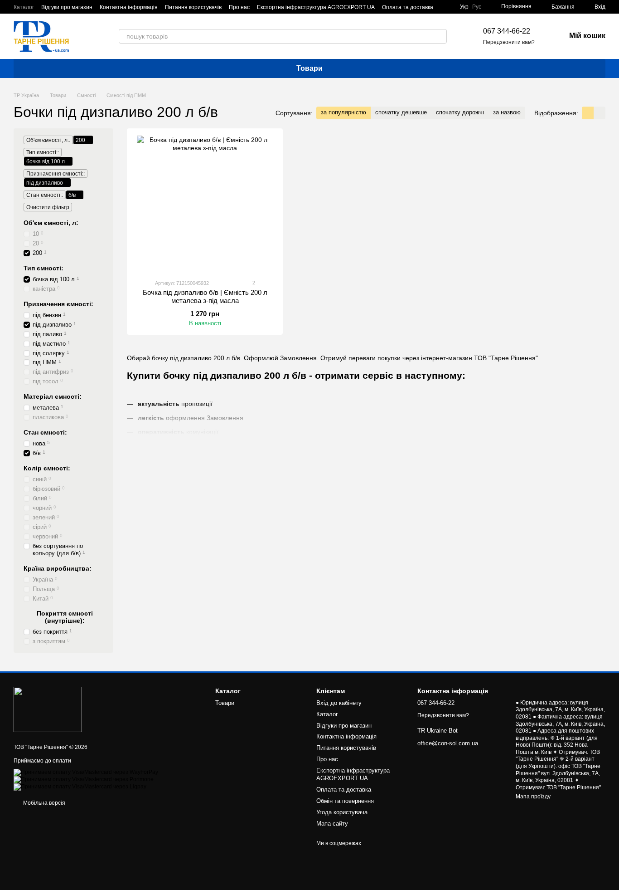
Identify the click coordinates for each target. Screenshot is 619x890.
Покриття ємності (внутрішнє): (65, 617)
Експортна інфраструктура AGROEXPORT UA (316, 7)
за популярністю (343, 112)
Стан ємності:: (44, 195)
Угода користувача (342, 812)
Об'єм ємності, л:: (48, 140)
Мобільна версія (43, 803)
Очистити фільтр (47, 207)
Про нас (239, 7)
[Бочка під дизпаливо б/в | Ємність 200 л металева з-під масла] (205, 204)
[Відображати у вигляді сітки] (588, 113)
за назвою (507, 112)
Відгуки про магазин (66, 7)
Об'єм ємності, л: (51, 222)
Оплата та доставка (407, 7)
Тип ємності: (43, 268)
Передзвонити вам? (509, 42)
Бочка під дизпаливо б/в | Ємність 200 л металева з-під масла (205, 296)
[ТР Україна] (48, 709)
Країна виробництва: (58, 568)
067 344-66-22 (506, 31)
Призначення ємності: (58, 304)
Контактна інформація (129, 7)
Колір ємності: (47, 468)
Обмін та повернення (345, 800)
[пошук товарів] (439, 36)
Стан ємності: (45, 432)
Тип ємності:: (42, 152)
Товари (309, 68)
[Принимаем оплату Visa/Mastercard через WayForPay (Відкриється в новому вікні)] (86, 772)
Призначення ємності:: (55, 174)
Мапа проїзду (533, 796)
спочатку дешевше (401, 112)
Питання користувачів (193, 7)
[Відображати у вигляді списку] (599, 113)
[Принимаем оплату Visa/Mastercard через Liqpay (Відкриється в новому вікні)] (80, 786)
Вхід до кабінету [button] (339, 702)
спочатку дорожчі (460, 112)
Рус (476, 7)
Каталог (24, 7)
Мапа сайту (332, 823)
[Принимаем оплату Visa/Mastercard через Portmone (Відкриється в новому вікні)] (84, 779)
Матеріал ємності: (53, 396)
